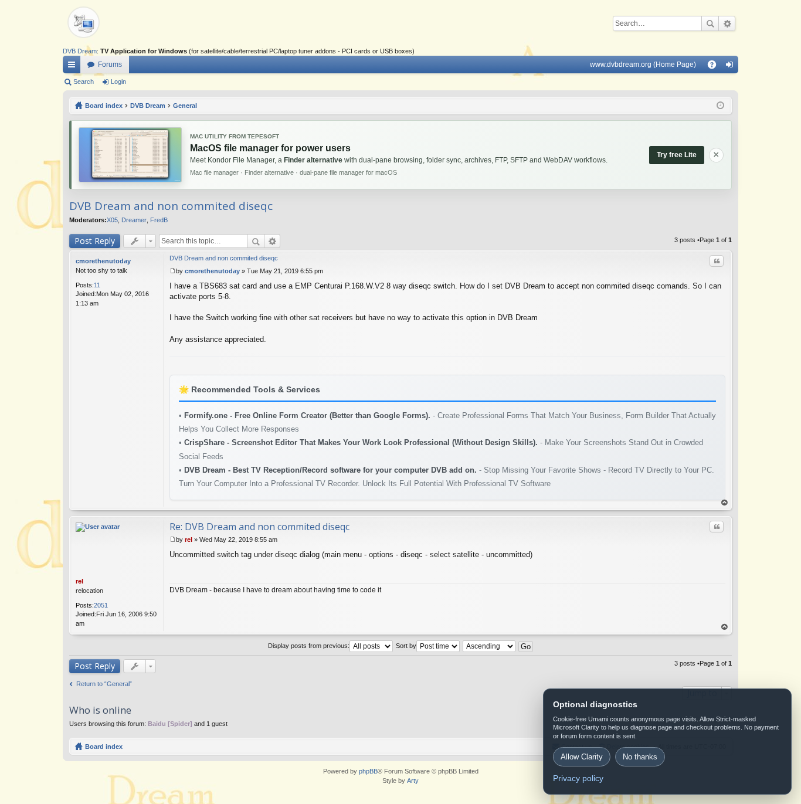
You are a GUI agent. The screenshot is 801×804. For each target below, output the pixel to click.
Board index (104, 746)
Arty (413, 780)
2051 (101, 605)
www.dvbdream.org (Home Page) (643, 64)
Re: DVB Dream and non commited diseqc (259, 526)
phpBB (368, 771)
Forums (110, 64)
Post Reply (94, 240)
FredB (159, 219)
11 (97, 285)
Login (118, 81)
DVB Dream (80, 51)
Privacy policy (578, 778)
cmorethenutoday (103, 260)
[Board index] (104, 23)
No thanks (640, 756)
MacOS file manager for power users (270, 148)
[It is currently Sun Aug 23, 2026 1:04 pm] (720, 105)
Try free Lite (677, 155)
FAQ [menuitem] (716, 66)
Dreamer (134, 219)
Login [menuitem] (731, 66)
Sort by (406, 645)
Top (724, 503)
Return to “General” (104, 683)
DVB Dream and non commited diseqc (171, 205)
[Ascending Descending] (490, 645)
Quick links (73, 66)
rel (79, 581)
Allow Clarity (582, 756)
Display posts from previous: (308, 645)
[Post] (172, 270)
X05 (112, 219)
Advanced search (727, 23)
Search (710, 23)
